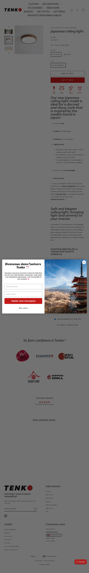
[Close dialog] (84, 262)
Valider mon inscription (23, 301)
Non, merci (23, 308)
